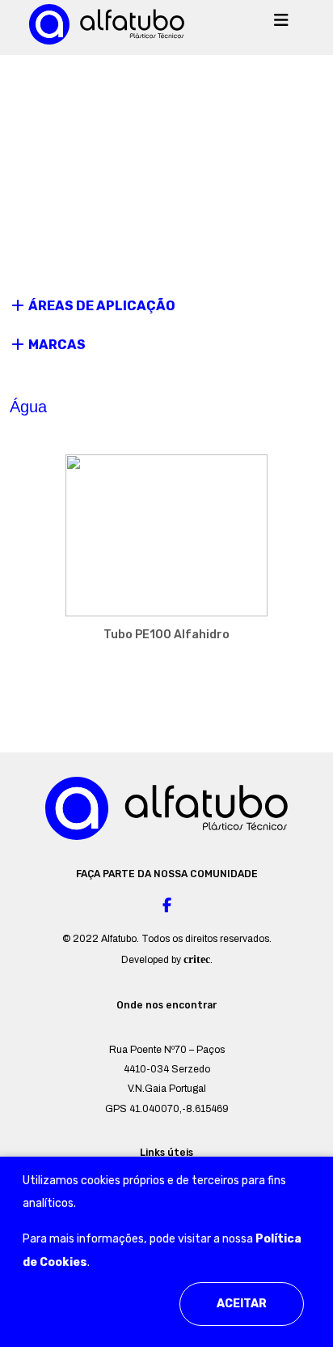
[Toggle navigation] (281, 24)
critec (196, 959)
